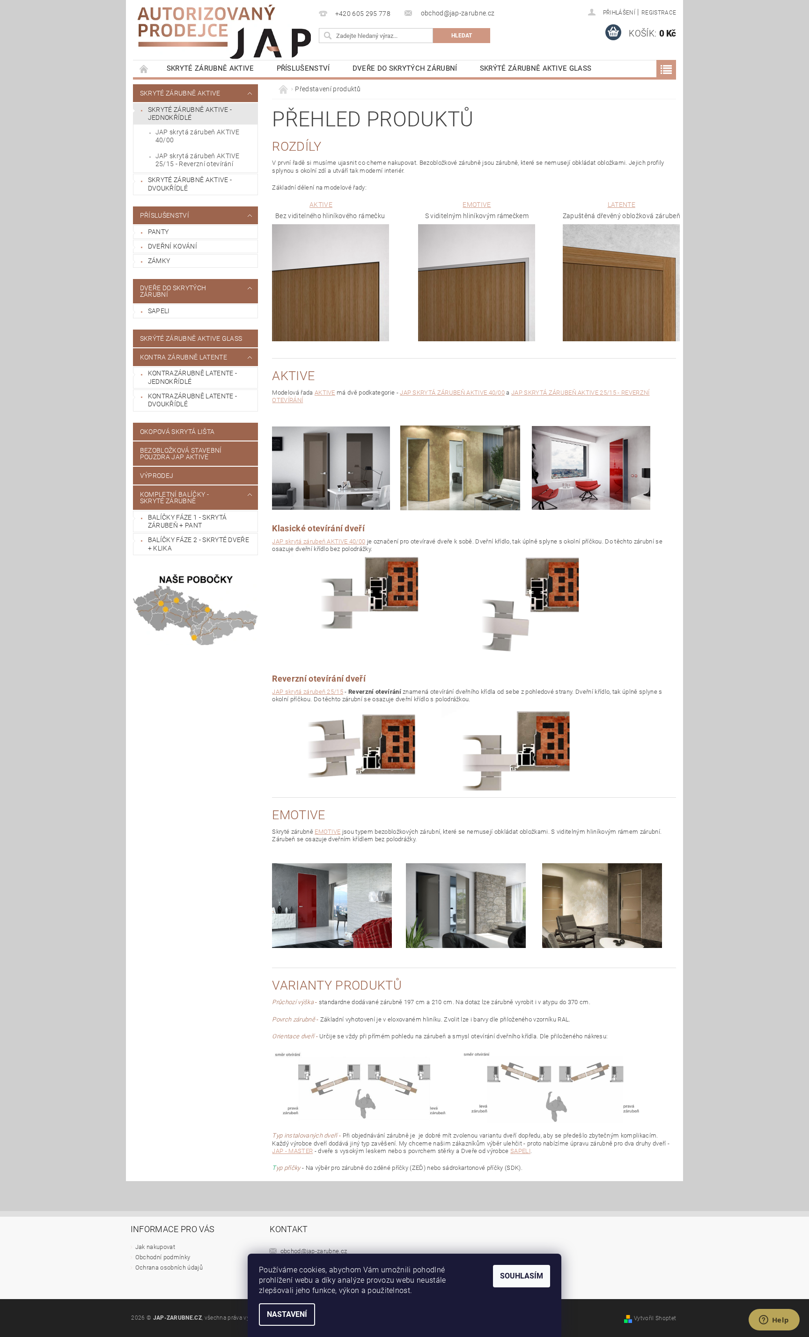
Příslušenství (303, 68)
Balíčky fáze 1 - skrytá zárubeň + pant (187, 521)
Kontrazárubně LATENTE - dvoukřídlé (192, 400)
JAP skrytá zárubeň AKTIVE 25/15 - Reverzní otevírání (197, 160)
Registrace (658, 12)
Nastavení (287, 1314)
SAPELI (159, 311)
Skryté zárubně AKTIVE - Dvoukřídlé (190, 184)
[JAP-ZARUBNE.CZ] (224, 32)
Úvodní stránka (144, 68)
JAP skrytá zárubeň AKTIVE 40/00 (197, 136)
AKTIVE (320, 204)
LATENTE (621, 204)
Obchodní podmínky (162, 1257)
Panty (158, 231)
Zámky (159, 260)
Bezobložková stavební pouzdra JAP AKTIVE (181, 454)
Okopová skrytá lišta (177, 431)
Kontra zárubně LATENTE (183, 357)
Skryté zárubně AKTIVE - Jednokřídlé (190, 114)
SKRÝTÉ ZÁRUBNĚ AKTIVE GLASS (536, 68)
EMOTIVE (477, 204)
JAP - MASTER (292, 1150)
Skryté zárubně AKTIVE (210, 68)
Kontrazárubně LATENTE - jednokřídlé (192, 377)
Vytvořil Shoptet (655, 1318)
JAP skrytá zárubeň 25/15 (307, 691)
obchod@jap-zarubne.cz (313, 1251)
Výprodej (157, 475)
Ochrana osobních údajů (169, 1267)
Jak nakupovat (155, 1246)
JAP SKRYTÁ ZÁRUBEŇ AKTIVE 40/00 (452, 392)
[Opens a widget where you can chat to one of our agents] (774, 1320)
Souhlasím (521, 1275)
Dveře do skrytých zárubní (405, 68)
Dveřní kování (172, 246)
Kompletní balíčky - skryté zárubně (174, 498)
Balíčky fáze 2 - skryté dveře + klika (198, 544)
